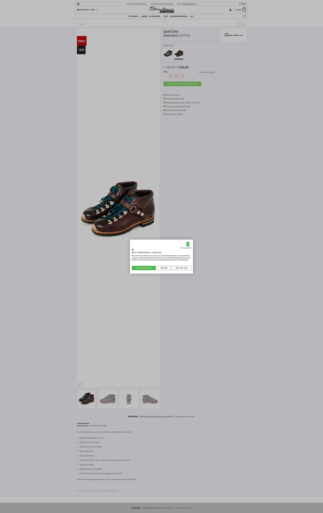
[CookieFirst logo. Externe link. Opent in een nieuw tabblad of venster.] (133, 250)
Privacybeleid (185, 248)
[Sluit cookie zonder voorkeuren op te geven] (187, 244)
